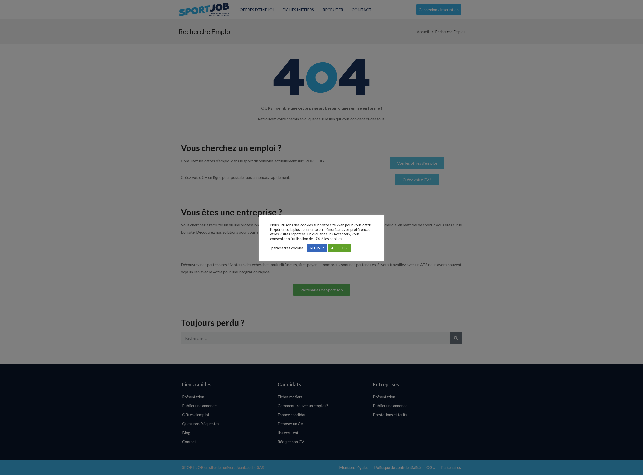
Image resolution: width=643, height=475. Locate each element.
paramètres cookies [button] (287, 248)
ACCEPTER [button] (339, 248)
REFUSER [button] (317, 248)
